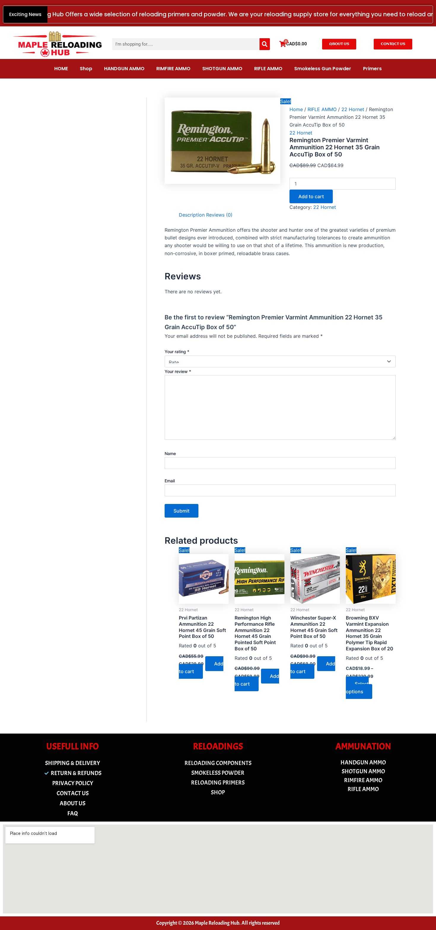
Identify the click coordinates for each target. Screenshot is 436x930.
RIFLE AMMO (268, 68)
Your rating (177, 351)
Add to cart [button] (201, 667)
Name (170, 453)
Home (296, 109)
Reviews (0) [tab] (219, 215)
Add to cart (311, 196)
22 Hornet (352, 109)
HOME (61, 68)
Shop (86, 68)
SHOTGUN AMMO (222, 68)
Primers (372, 68)
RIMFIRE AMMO (173, 68)
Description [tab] (192, 215)
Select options (357, 687)
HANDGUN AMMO (124, 68)
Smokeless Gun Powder (322, 68)
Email (170, 480)
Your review (178, 371)
